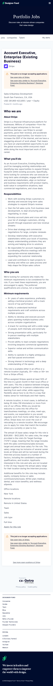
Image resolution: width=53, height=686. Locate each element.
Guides (4, 604)
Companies (6, 601)
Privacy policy (21, 587)
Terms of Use (20, 681)
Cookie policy (32, 587)
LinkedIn (5, 636)
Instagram (6, 642)
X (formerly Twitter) (9, 639)
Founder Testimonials (10, 622)
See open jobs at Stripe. (20, 77)
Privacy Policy (29, 681)
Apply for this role (12, 527)
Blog (4, 610)
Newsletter (6, 613)
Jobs (4, 616)
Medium (5, 647)
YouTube (5, 644)
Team (4, 607)
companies (12, 37)
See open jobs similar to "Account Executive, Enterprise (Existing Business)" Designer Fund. (28, 83)
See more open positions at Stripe (26, 562)
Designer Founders (9, 625)
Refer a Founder (8, 619)
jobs (3, 37)
